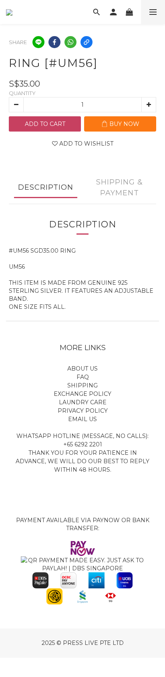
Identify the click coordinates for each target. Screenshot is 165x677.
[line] (38, 42)
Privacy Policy (83, 410)
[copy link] (86, 42)
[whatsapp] (70, 42)
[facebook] (54, 42)
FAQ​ (82, 377)
